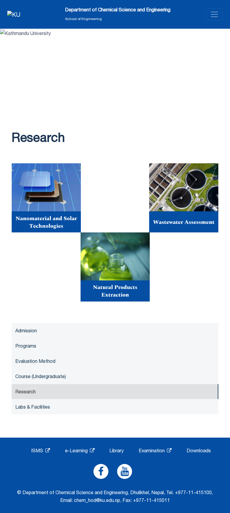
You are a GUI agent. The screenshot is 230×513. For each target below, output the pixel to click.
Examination (152, 450)
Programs (25, 345)
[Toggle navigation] (214, 14)
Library (116, 450)
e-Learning (77, 450)
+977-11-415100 (193, 492)
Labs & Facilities (32, 407)
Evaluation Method (35, 361)
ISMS (37, 450)
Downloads (199, 450)
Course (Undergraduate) (40, 376)
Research (25, 391)
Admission (26, 330)
